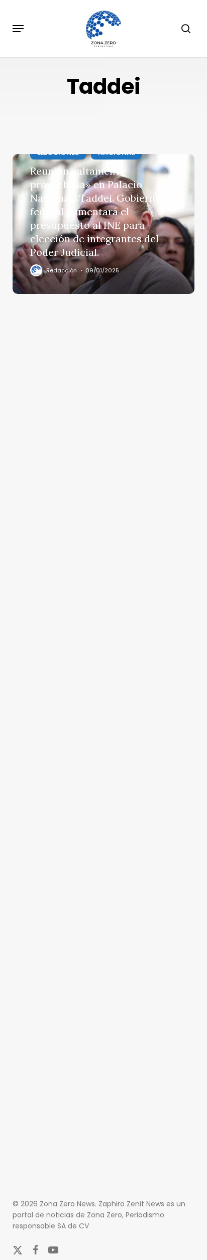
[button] (18, 29)
